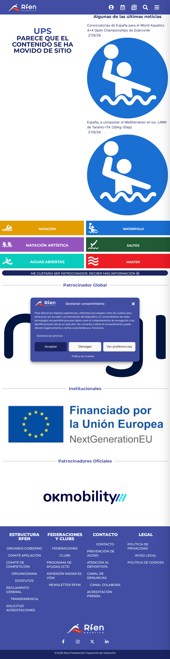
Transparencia (24, 599)
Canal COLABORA (105, 585)
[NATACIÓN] (7, 228)
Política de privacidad (138, 546)
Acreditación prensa (99, 594)
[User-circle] (111, 7)
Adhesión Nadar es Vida (64, 576)
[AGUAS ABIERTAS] (7, 261)
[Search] (145, 7)
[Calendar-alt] (123, 7)
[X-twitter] (92, 641)
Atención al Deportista (98, 564)
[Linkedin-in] (107, 641)
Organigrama (24, 574)
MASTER (133, 262)
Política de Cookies (83, 356)
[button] (133, 304)
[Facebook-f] (63, 641)
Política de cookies (146, 562)
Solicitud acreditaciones (20, 608)
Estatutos (24, 581)
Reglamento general (17, 590)
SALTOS (133, 245)
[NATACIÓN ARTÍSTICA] (7, 244)
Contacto (105, 544)
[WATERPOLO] (93, 228)
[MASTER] (93, 261)
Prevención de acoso (100, 553)
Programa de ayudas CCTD (59, 564)
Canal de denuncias (97, 576)
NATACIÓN (47, 229)
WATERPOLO (133, 229)
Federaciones (65, 548)
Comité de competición (18, 564)
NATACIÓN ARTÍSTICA (47, 245)
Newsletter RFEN (65, 585)
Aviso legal (145, 555)
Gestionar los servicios (50, 335)
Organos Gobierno (24, 548)
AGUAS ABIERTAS (47, 262)
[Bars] (157, 7)
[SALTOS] (93, 244)
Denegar (85, 347)
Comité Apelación (24, 555)
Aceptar (51, 347)
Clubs (65, 555)
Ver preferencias (119, 347)
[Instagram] (78, 641)
